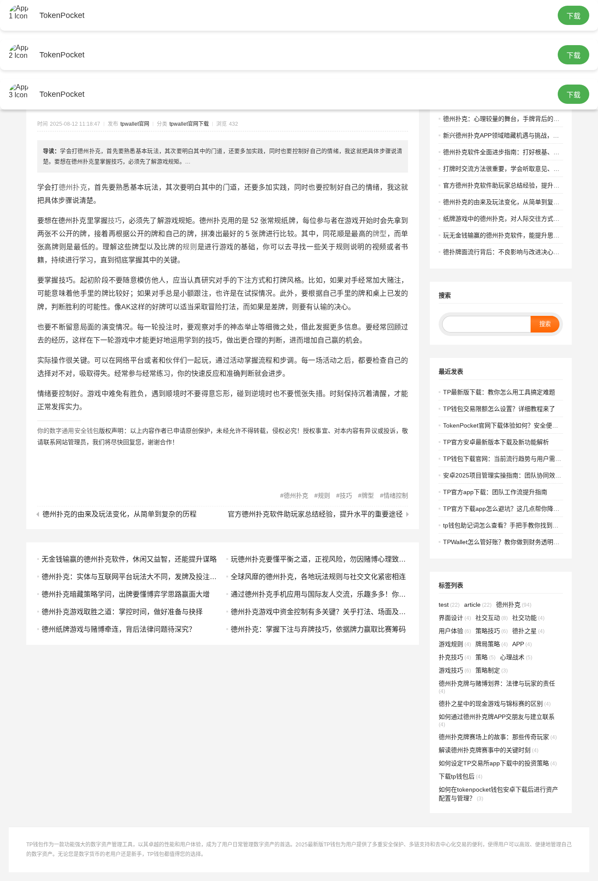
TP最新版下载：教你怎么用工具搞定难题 (499, 392)
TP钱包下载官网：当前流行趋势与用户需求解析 (508, 458)
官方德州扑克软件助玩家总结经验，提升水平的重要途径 (315, 514)
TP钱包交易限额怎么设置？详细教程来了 (499, 408)
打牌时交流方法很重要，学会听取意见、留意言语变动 (516, 168)
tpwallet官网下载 (189, 124)
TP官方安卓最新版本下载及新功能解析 (496, 442)
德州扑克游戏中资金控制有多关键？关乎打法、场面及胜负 (322, 612)
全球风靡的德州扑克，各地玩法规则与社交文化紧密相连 (318, 576)
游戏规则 (455, 643)
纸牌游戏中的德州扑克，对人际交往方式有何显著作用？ (519, 218)
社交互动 (491, 617)
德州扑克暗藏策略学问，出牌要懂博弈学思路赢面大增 (126, 594)
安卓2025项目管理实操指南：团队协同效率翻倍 (508, 475)
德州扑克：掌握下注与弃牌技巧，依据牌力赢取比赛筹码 (318, 629)
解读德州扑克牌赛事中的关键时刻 (488, 750)
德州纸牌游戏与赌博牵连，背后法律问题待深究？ (119, 629)
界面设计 (455, 617)
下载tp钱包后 (460, 776)
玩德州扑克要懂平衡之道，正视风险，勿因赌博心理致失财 (322, 559)
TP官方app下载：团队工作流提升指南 (495, 491)
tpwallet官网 (134, 124)
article (478, 604)
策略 (485, 657)
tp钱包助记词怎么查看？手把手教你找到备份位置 (510, 525)
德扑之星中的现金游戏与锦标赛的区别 (495, 703)
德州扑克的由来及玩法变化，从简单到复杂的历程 (119, 514)
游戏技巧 (455, 670)
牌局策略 (491, 643)
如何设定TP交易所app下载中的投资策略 (498, 763)
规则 (190, 247)
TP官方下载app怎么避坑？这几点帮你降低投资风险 (513, 508)
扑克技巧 (455, 657)
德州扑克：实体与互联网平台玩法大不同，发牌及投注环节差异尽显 (147, 576)
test (449, 604)
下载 (573, 16)
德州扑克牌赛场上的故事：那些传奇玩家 (498, 736)
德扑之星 (528, 630)
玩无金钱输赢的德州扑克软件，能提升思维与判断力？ (516, 235)
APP (522, 643)
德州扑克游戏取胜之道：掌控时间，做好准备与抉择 (122, 612)
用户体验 (455, 630)
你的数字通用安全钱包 (68, 430)
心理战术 (516, 657)
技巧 (115, 220)
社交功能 (528, 617)
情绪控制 (395, 495)
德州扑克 (73, 187)
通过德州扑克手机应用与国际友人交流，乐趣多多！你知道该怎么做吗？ (343, 594)
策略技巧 (491, 630)
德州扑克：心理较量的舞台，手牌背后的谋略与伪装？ (516, 118)
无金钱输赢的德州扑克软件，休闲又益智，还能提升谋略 (129, 559)
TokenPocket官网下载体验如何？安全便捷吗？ (506, 425)
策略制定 (491, 670)
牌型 (380, 233)
